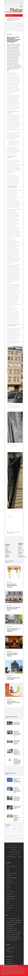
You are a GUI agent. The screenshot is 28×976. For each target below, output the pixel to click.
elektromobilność (10, 928)
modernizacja (18, 920)
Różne (8, 900)
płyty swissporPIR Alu (11, 918)
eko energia (12, 920)
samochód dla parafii (17, 922)
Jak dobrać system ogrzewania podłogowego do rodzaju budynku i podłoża (8, 552)
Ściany (16, 854)
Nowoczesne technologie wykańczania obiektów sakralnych (12, 654)
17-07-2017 (10, 582)
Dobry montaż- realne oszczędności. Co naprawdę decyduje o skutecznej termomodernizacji (22, 551)
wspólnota (9, 934)
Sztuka (8, 903)
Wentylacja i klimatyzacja (11, 877)
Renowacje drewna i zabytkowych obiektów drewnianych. (12, 586)
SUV (16, 928)
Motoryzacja (9, 894)
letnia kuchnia (18, 938)
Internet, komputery (10, 891)
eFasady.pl (9, 961)
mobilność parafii (10, 932)
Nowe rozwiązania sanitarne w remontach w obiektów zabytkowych (13, 630)
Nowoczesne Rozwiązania (12, 940)
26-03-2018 (10, 699)
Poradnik (8, 887)
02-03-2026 (10, 34)
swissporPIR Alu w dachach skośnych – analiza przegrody (17, 723)
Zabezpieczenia (10, 882)
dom (7, 920)
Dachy (20, 847)
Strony (15, 829)
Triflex (14, 532)
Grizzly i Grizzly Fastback (11, 930)
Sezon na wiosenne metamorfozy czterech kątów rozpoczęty (13, 702)
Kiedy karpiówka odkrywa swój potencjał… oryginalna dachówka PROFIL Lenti (17, 733)
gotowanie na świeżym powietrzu (13, 936)
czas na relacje (18, 932)
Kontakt (19, 856)
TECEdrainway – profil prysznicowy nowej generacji (17, 807)
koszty (18, 918)
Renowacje (9, 880)
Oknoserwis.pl (9, 959)
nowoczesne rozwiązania (11, 924)
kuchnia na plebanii (10, 938)
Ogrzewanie (9, 875)
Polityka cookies (10, 951)
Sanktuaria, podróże (10, 898)
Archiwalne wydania (11, 856)
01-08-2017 (10, 626)
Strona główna (14, 845)
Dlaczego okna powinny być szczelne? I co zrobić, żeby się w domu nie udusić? (17, 790)
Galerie (14, 849)
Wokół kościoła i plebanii (14, 852)
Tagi (21, 829)
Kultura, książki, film (11, 896)
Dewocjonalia (9, 907)
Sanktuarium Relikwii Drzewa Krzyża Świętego (13, 678)
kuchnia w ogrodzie (16, 934)
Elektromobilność (10, 926)
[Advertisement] (14, 28)
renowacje (10, 532)
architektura (9, 922)
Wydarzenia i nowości (12, 847)
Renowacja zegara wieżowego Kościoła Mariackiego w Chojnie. (13, 609)
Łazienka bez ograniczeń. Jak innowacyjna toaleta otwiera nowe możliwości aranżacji (13, 19)
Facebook (9, 829)
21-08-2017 (10, 675)
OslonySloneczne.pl (10, 963)
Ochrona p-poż (9, 905)
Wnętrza (12, 854)
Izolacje (8, 889)
